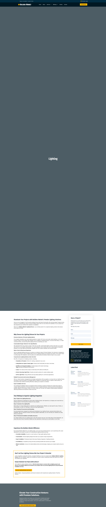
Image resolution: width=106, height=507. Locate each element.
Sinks (79, 392)
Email (72, 333)
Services (48, 4)
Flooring (79, 402)
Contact (65, 4)
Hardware (79, 371)
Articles (61, 4)
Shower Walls (80, 381)
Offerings (55, 4)
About (44, 4)
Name (72, 329)
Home (40, 4)
